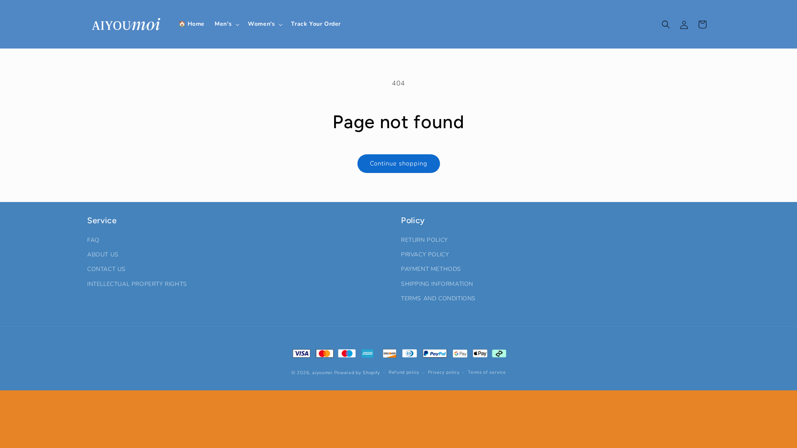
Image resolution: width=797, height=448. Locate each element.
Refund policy (404, 372)
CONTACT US (106, 269)
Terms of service (487, 372)
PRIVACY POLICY (425, 254)
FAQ (93, 240)
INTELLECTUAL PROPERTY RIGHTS (137, 284)
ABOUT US (103, 254)
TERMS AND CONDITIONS (438, 298)
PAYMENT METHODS (431, 269)
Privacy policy (444, 372)
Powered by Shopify (357, 373)
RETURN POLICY (424, 240)
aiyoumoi (322, 373)
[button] (226, 24)
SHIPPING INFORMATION (437, 284)
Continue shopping (399, 163)
